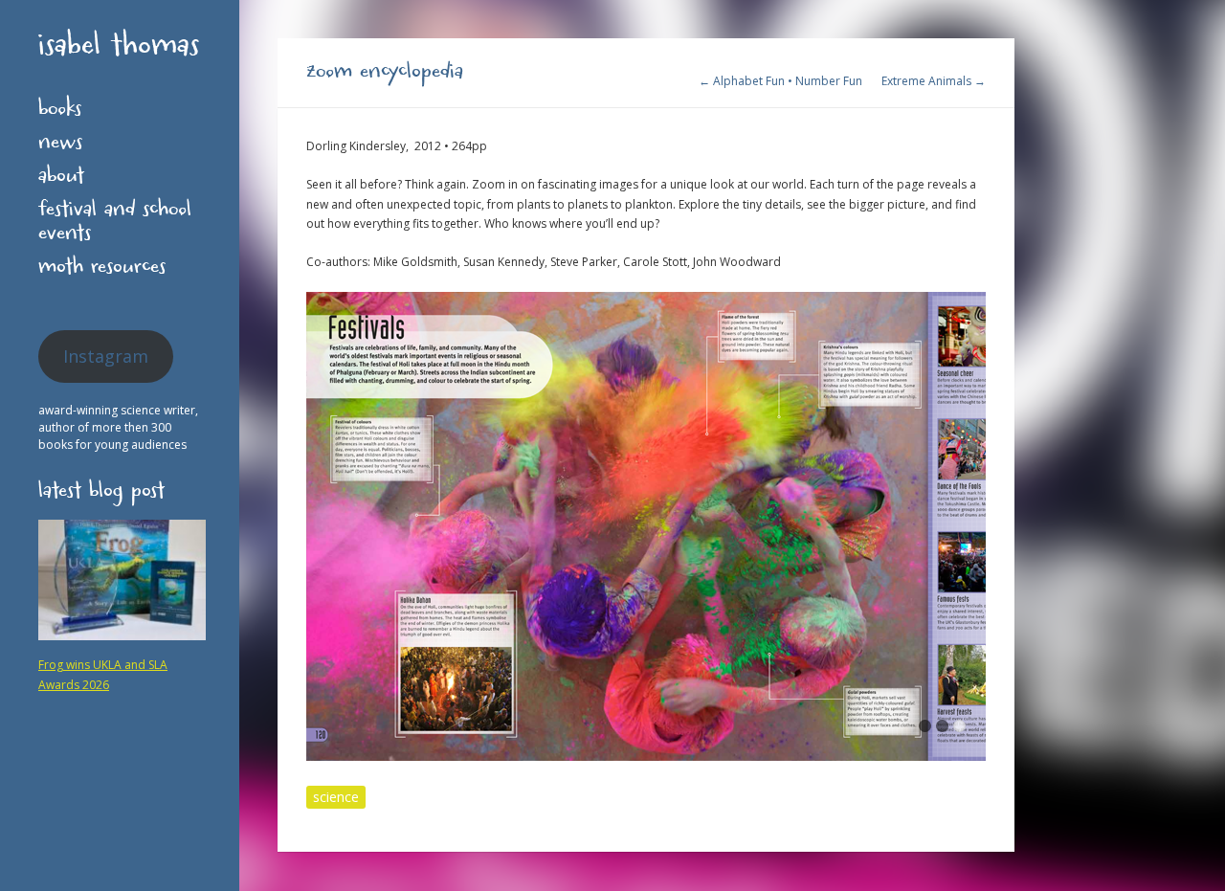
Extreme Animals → (933, 81)
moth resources (102, 269)
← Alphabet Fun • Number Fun (780, 81)
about (61, 178)
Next (971, 531)
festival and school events (114, 224)
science (336, 797)
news (60, 145)
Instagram (105, 356)
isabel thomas (118, 49)
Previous (320, 531)
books (59, 111)
